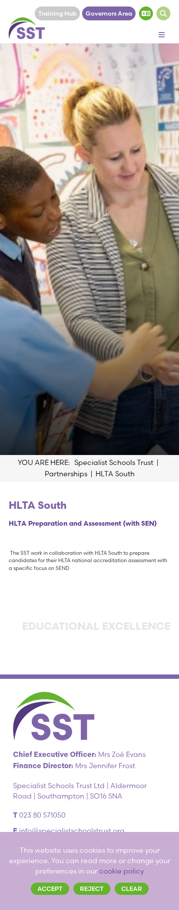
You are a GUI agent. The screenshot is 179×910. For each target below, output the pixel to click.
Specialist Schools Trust (113, 462)
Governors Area (109, 13)
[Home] (27, 28)
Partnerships (66, 473)
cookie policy (121, 871)
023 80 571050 (42, 815)
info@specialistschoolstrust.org (71, 830)
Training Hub (57, 13)
